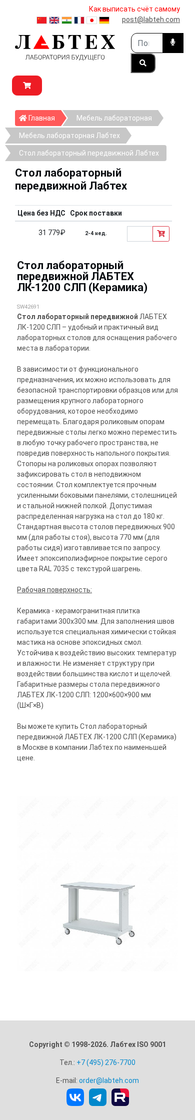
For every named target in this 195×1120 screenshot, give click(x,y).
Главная (44, 118)
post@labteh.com (151, 20)
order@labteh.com (109, 1080)
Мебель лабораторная (114, 118)
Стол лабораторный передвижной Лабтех (89, 153)
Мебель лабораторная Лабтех (69, 136)
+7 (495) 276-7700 (106, 1062)
